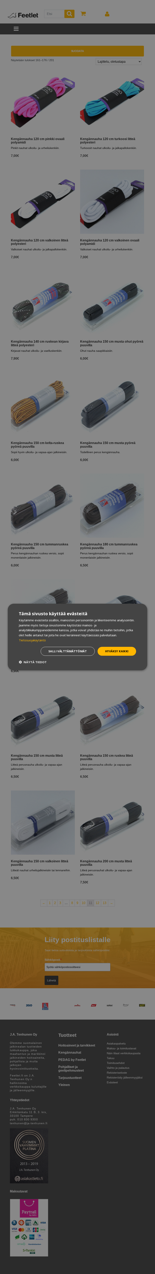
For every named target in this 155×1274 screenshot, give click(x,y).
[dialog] (77, 637)
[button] (33, 662)
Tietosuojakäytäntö (32, 640)
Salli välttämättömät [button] (67, 651)
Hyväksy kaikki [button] (117, 651)
